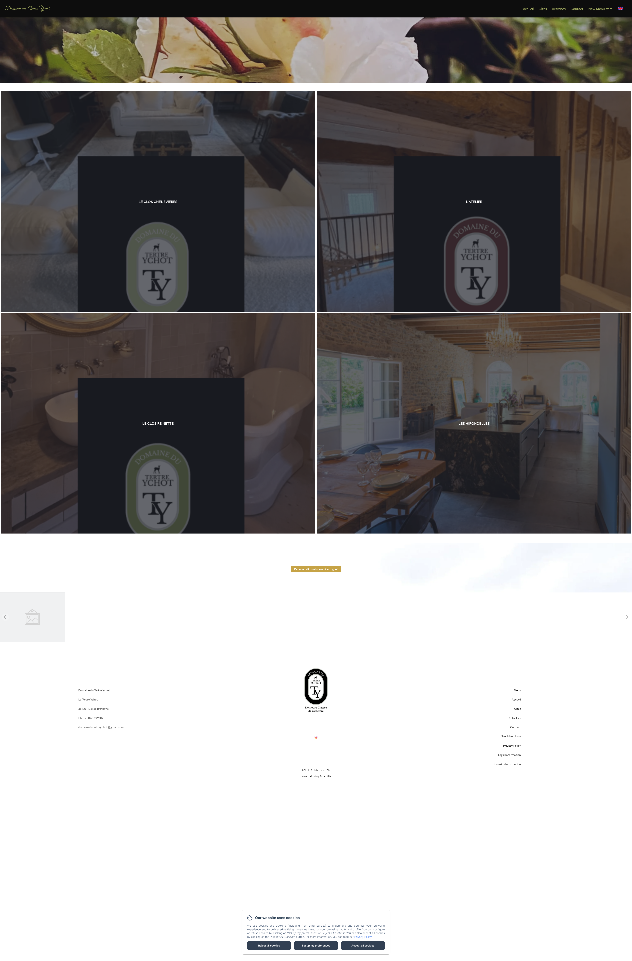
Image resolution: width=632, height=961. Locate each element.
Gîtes (543, 9)
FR (310, 769)
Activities (515, 718)
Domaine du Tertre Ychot (27, 9)
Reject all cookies (269, 945)
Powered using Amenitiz (316, 776)
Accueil (528, 9)
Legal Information (509, 754)
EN (304, 769)
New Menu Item (600, 9)
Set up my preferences (316, 945)
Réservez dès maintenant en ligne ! (316, 569)
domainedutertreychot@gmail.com (101, 727)
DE (322, 769)
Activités (559, 9)
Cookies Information (507, 764)
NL (328, 769)
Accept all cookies (362, 945)
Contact (577, 9)
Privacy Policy (512, 745)
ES (316, 769)
